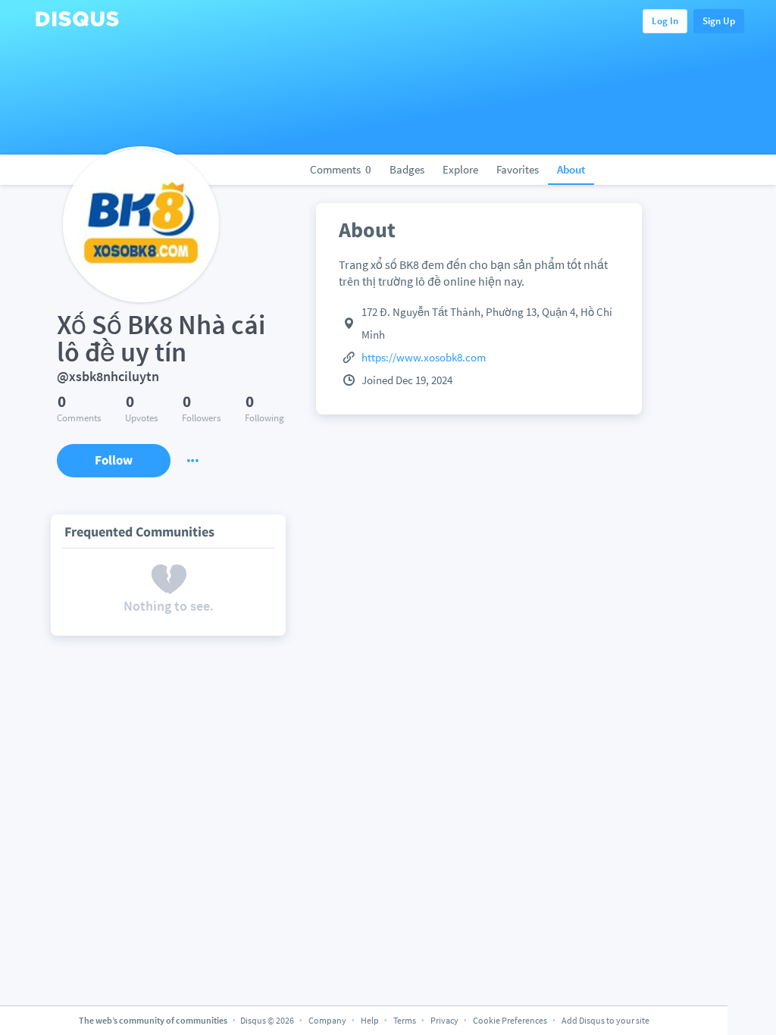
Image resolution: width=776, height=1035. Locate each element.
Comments (340, 169)
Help (370, 1020)
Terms (404, 1020)
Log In (665, 20)
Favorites (517, 169)
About (571, 169)
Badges (407, 169)
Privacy (444, 1020)
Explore (460, 169)
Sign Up (718, 20)
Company (327, 1020)
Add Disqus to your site (605, 1020)
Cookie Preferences (511, 1020)
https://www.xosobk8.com (423, 357)
